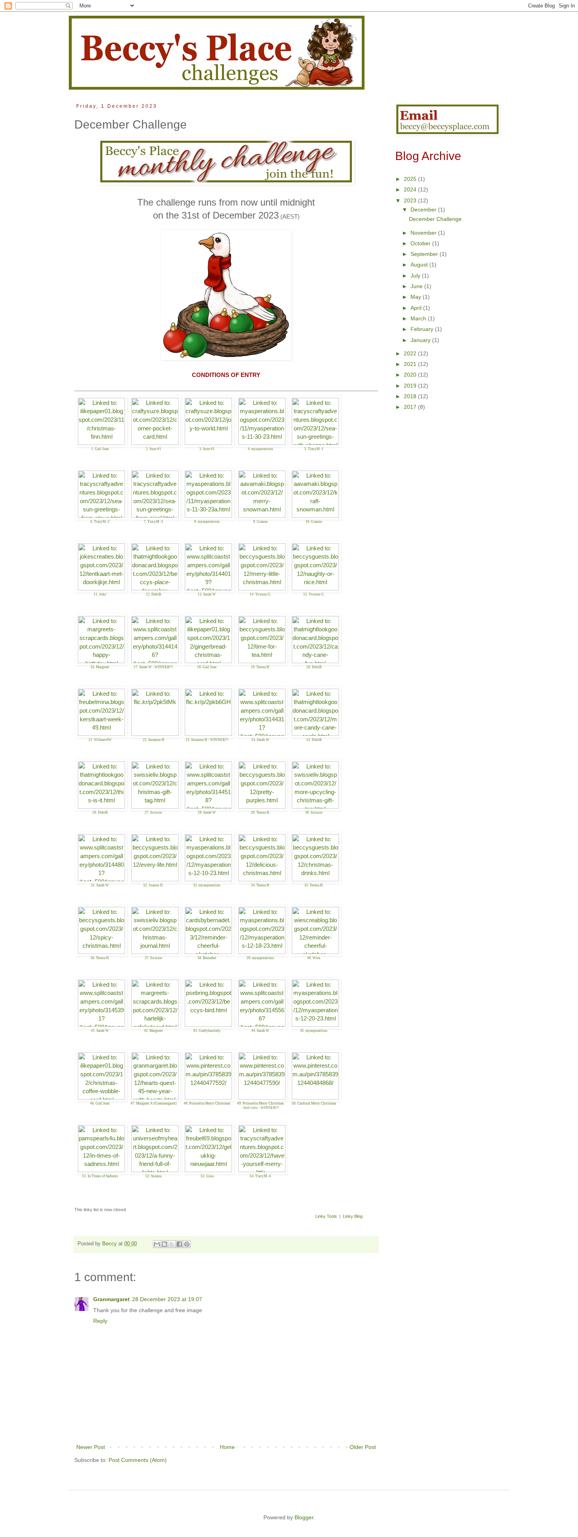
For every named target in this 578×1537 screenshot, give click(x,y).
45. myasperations (314, 1031)
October (421, 243)
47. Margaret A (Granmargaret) (154, 1103)
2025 (411, 179)
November (424, 233)
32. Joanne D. (153, 885)
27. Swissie (153, 812)
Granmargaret (111, 1299)
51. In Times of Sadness (100, 1176)
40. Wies (313, 958)
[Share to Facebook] (179, 1244)
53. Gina (207, 1176)
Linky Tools (326, 1216)
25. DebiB (314, 740)
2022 (411, 353)
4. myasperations (260, 449)
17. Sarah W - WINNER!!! (153, 667)
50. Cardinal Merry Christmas (314, 1103)
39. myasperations (260, 958)
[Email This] (157, 1244)
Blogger (304, 1517)
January (421, 340)
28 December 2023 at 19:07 (167, 1299)
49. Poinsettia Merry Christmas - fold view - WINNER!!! (260, 1105)
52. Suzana (153, 1176)
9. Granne (260, 522)
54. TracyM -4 (260, 1176)
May (416, 297)
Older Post (363, 1447)
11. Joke (100, 594)
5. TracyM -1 (314, 449)
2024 (411, 189)
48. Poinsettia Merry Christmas (207, 1103)
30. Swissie (313, 812)
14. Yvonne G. (260, 594)
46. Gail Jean (100, 1103)
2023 (411, 200)
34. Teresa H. (260, 885)
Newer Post (90, 1447)
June (417, 286)
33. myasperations (207, 885)
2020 (411, 374)
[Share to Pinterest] (187, 1244)
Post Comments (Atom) (138, 1460)
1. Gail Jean (100, 449)
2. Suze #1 (153, 449)
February (422, 329)
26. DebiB (100, 812)
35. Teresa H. (314, 885)
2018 (411, 396)
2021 (411, 364)
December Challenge (435, 219)
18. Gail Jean (207, 667)
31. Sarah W (100, 885)
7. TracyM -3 (153, 522)
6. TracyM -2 (100, 522)
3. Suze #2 (207, 449)
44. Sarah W (260, 1031)
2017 (411, 407)
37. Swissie (153, 958)
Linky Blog (353, 1216)
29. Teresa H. (260, 812)
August (419, 264)
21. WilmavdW (100, 740)
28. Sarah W (207, 812)
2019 (411, 385)
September (425, 254)
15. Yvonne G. (314, 594)
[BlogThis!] (164, 1244)
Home (227, 1447)
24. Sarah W (260, 740)
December (424, 209)
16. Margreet (99, 667)
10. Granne (314, 522)
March (419, 318)
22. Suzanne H (153, 740)
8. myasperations (207, 522)
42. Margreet (153, 1031)
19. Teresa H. (260, 667)
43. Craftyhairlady (207, 1031)
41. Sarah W (100, 1031)
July (416, 275)
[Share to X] (172, 1244)
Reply (100, 1321)
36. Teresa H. (100, 958)
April (416, 308)
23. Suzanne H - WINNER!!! (207, 740)
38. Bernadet (206, 958)
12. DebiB (153, 594)
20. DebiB (314, 667)
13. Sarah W (207, 594)
